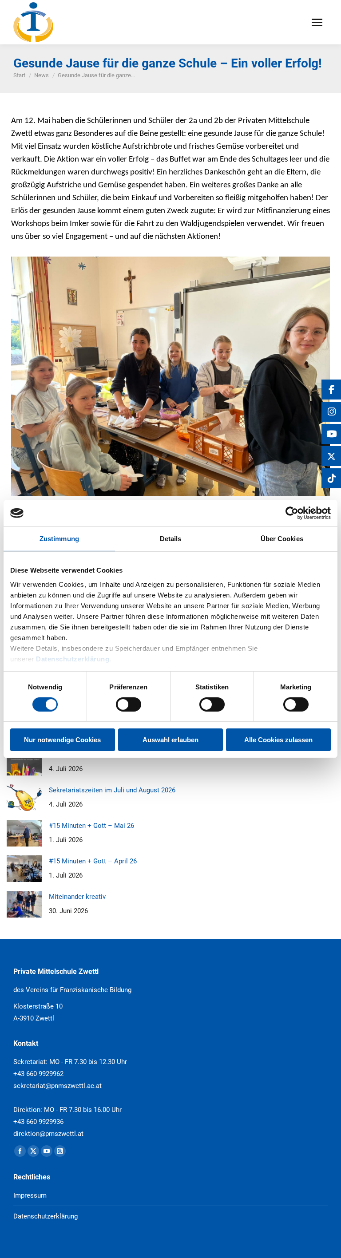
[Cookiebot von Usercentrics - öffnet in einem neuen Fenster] (292, 513)
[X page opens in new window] (33, 1151)
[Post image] (24, 762)
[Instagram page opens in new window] (60, 1151)
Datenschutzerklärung (72, 658)
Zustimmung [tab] (59, 538)
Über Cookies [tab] (282, 538)
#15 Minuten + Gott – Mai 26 (91, 826)
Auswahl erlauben (170, 740)
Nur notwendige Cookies (62, 740)
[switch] (128, 704)
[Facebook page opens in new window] (20, 1151)
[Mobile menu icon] (317, 22)
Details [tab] (171, 538)
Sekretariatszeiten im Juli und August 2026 (112, 790)
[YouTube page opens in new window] (46, 1151)
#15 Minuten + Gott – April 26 (93, 861)
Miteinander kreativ (77, 897)
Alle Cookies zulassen (278, 740)
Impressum (30, 1195)
